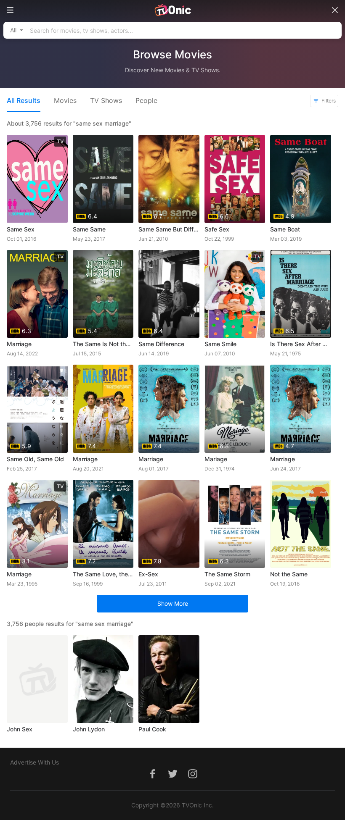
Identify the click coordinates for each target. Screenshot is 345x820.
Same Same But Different (168, 229)
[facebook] (152, 778)
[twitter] (172, 778)
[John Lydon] (103, 679)
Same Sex (20, 229)
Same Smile (220, 343)
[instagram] (192, 778)
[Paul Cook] (168, 679)
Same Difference (161, 343)
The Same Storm (227, 574)
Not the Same (289, 574)
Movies (65, 100)
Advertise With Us (34, 762)
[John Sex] (37, 679)
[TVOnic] (172, 10)
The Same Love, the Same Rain (103, 574)
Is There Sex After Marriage (300, 343)
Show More (172, 603)
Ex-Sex (148, 574)
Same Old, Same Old (35, 459)
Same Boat (285, 229)
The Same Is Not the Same (103, 343)
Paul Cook (152, 729)
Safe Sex (216, 229)
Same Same (89, 229)
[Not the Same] (300, 524)
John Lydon (89, 729)
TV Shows (106, 100)
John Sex (19, 729)
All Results (23, 100)
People (146, 100)
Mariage (215, 459)
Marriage (19, 343)
